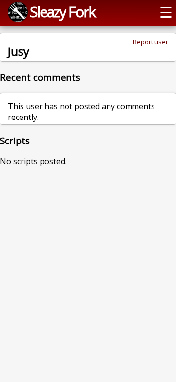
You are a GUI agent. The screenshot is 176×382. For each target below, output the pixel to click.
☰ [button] (166, 12)
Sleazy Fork (62, 11)
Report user (150, 41)
